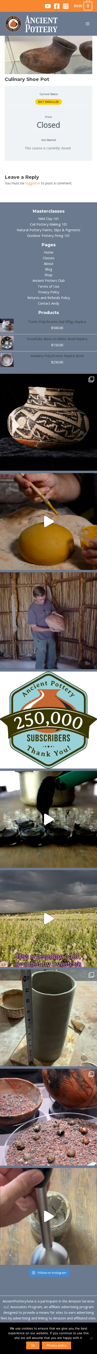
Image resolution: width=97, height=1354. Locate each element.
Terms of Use (48, 286)
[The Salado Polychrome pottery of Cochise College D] (48, 422)
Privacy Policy (48, 292)
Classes (48, 257)
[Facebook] (57, 6)
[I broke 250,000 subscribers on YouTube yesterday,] (48, 720)
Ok (33, 1345)
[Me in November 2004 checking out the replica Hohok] (48, 620)
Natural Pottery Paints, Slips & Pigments (48, 229)
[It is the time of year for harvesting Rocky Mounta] (48, 918)
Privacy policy (56, 1345)
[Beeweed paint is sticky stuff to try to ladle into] (48, 819)
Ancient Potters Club (48, 280)
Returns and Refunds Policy (48, 297)
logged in (32, 183)
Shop (48, 274)
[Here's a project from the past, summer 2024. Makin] (48, 1017)
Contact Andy (48, 303)
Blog (48, 269)
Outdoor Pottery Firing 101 (48, 235)
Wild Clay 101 (48, 218)
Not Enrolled (48, 102)
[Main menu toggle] (87, 23)
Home (48, 252)
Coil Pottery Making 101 (48, 224)
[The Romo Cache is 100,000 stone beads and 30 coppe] (48, 1117)
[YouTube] (48, 6)
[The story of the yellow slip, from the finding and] (48, 521)
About (48, 263)
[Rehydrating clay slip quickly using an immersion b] (48, 1216)
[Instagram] (66, 6)
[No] (91, 1338)
